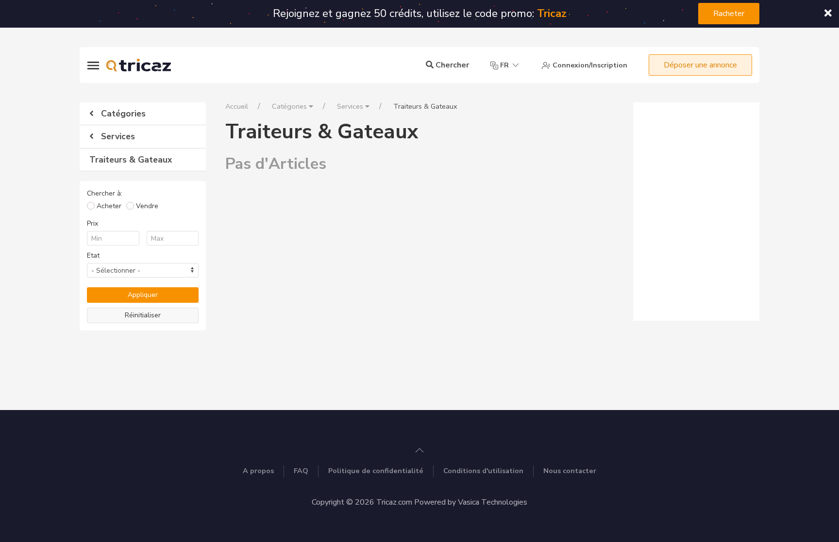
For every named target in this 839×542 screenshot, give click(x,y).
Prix (92, 223)
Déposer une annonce (700, 65)
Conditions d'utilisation (483, 471)
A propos (258, 471)
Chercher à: (104, 193)
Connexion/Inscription (589, 65)
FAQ (301, 471)
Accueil (236, 106)
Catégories (122, 113)
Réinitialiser (143, 315)
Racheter (728, 13)
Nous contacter (569, 471)
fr (504, 65)
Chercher (451, 65)
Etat (93, 255)
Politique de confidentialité (375, 471)
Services (117, 136)
